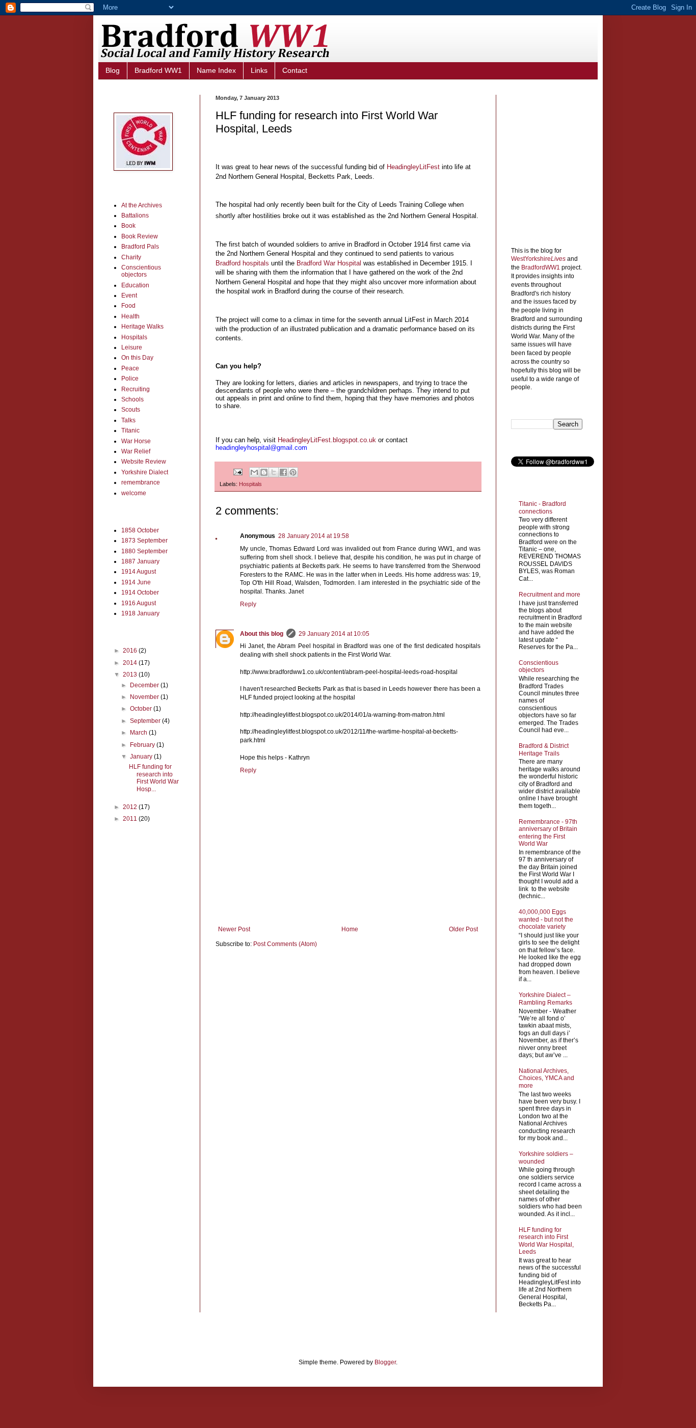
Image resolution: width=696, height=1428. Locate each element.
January (142, 756)
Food (128, 305)
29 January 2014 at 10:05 (334, 633)
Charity (131, 257)
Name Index (216, 70)
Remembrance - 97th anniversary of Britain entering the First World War (548, 832)
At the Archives (141, 205)
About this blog (261, 633)
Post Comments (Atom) (285, 944)
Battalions (135, 215)
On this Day (137, 357)
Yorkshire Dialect (144, 472)
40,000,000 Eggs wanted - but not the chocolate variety (546, 919)
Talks (128, 420)
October (141, 708)
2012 (131, 807)
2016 (131, 650)
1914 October (140, 592)
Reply (248, 604)
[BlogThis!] (264, 472)
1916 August (138, 603)
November (145, 696)
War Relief (135, 451)
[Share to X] (274, 472)
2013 (131, 674)
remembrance (140, 482)
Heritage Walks (142, 326)
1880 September (144, 551)
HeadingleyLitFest (413, 167)
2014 (131, 662)
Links (259, 70)
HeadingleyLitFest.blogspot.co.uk (328, 440)
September (146, 720)
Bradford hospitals (242, 263)
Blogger (385, 1362)
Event (129, 295)
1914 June (136, 582)
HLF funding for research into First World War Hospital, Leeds (546, 1240)
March (139, 732)
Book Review (139, 236)
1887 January (140, 561)
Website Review (143, 461)
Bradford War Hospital (329, 263)
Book (128, 225)
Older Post (463, 929)
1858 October (140, 530)
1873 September (144, 540)
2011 (131, 818)
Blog (112, 70)
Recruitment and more (549, 594)
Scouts (130, 409)
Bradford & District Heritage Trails (544, 749)
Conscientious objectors (141, 271)
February (143, 744)
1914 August (138, 571)
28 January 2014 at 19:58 (313, 536)
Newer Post (234, 929)
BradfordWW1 (540, 267)
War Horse (136, 441)
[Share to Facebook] (283, 472)
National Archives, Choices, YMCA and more (546, 1078)
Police (130, 378)
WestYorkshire (538, 258)
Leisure (131, 347)
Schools (132, 399)
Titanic (130, 430)
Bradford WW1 (158, 70)
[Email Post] (237, 472)
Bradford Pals (140, 246)
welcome (133, 493)
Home (349, 929)
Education (135, 285)
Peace (130, 368)
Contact (294, 70)
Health (130, 316)
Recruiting (135, 389)
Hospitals (250, 484)
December (145, 685)
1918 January (140, 613)
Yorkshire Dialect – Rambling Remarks (545, 998)
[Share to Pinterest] (293, 472)
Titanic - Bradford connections (542, 507)
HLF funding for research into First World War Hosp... (154, 777)
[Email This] (254, 472)
